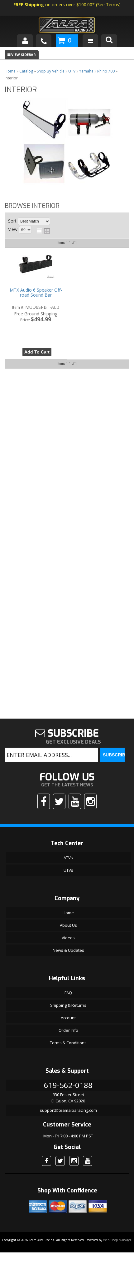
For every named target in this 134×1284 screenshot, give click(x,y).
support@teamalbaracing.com (68, 1110)
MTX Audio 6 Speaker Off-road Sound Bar (36, 293)
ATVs (68, 857)
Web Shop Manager (117, 1240)
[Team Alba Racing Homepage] (67, 26)
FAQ (68, 993)
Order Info (68, 1030)
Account (68, 1018)
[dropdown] (90, 40)
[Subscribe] (75, 801)
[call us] (43, 40)
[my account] (25, 40)
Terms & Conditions (68, 1043)
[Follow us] (59, 801)
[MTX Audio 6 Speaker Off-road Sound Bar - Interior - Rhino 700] (35, 264)
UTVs (68, 870)
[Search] (109, 40)
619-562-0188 (68, 1085)
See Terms (108, 5)
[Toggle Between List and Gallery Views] (43, 231)
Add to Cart (37, 351)
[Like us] (43, 801)
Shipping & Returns (68, 1005)
